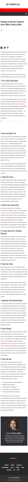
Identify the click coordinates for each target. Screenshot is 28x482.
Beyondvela (10, 480)
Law (14, 470)
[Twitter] (14, 462)
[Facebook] (12, 462)
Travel (22, 467)
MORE (18, 470)
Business (6, 465)
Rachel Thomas (16, 433)
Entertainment (5, 467)
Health (12, 467)
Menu (2, 10)
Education (9, 470)
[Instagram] (16, 462)
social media (4, 227)
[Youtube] (19, 462)
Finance (12, 465)
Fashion (17, 467)
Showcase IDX (19, 93)
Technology (19, 465)
